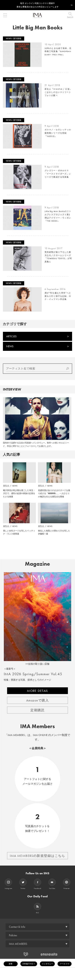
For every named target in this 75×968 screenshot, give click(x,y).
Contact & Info (17, 927)
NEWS (9, 346)
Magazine (37, 563)
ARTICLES (11, 336)
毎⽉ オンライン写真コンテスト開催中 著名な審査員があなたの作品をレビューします (38, 5)
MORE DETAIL (37, 691)
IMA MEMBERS (18, 944)
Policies (13, 935)
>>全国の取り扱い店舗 (37, 663)
